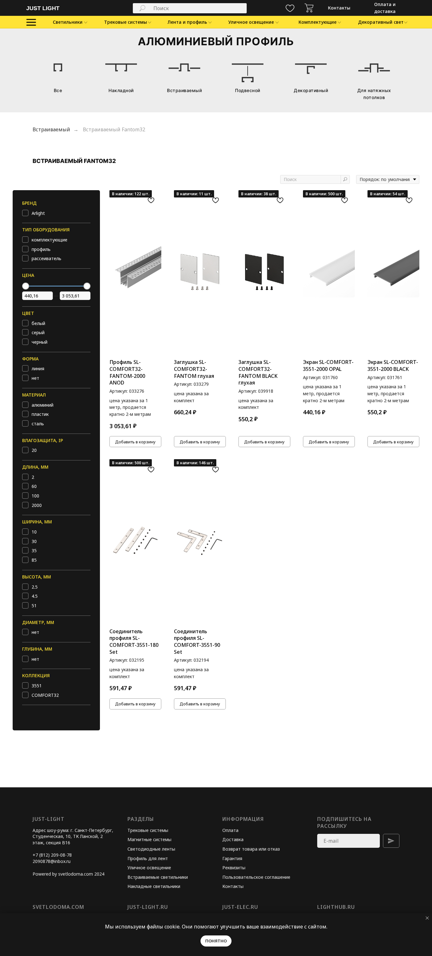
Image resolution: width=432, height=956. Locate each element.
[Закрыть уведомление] (427, 918)
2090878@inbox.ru (52, 861)
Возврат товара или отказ (251, 849)
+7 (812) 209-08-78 (52, 855)
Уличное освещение (149, 868)
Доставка (233, 839)
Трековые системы (147, 830)
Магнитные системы (149, 839)
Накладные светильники (153, 886)
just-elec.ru (240, 906)
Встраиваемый (51, 130)
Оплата (230, 830)
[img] (309, 7)
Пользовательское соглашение (256, 877)
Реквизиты (233, 868)
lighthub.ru (336, 906)
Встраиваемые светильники (157, 877)
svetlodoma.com (58, 906)
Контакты (233, 886)
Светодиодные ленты (151, 849)
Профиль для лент (147, 858)
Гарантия (232, 858)
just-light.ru (147, 906)
